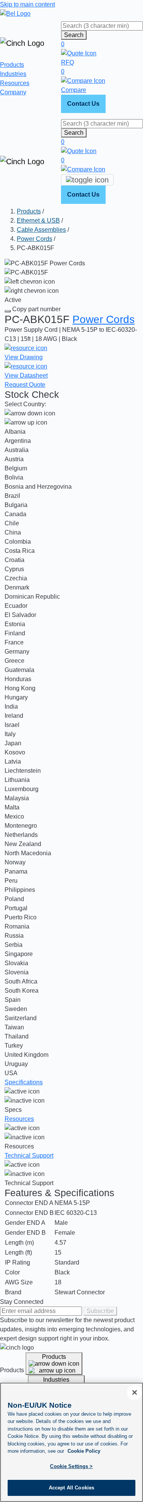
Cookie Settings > (71, 1466)
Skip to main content (27, 4)
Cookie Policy (83, 1451)
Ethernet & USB (38, 220)
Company (13, 92)
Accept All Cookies (71, 1488)
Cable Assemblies (41, 229)
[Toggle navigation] (87, 180)
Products (12, 64)
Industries (13, 74)
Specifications (24, 1082)
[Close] (134, 1392)
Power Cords (34, 239)
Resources (14, 83)
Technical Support (29, 1155)
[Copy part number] (8, 311)
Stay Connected (21, 1302)
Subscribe (100, 1311)
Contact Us (83, 103)
